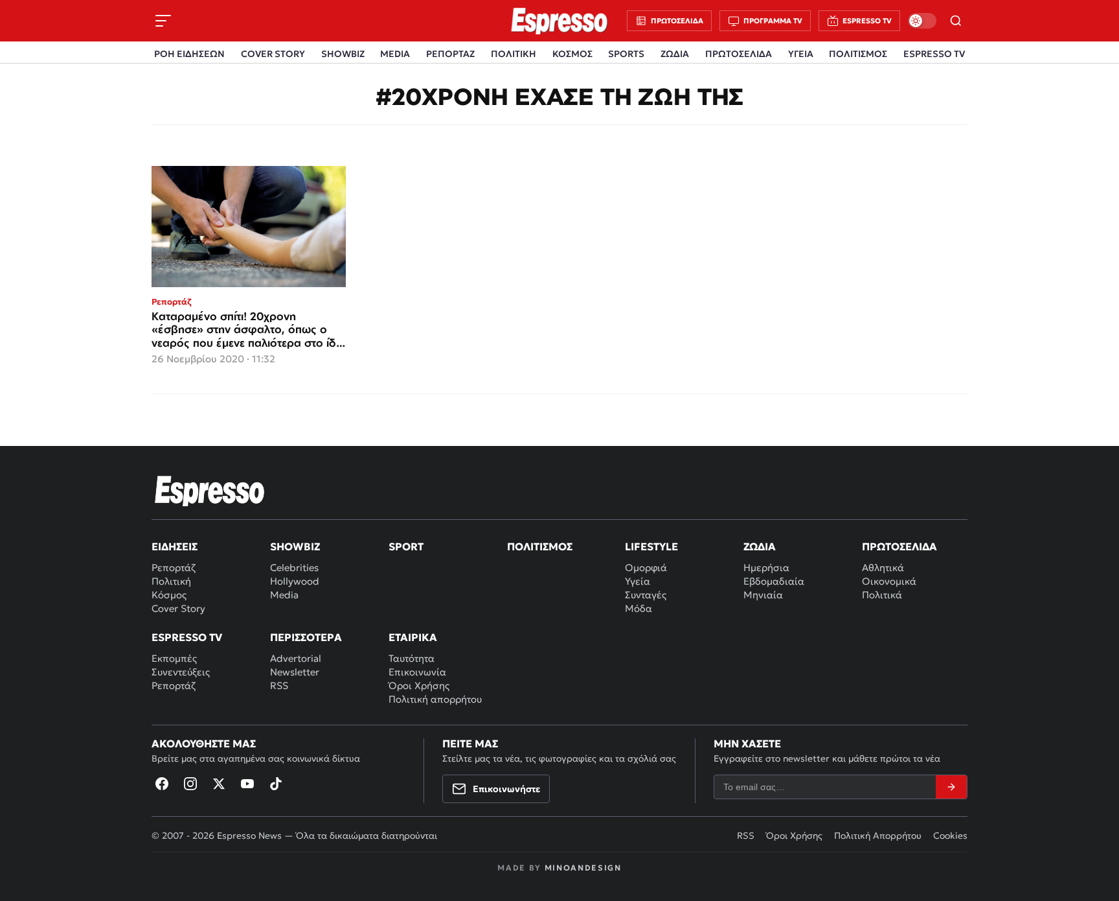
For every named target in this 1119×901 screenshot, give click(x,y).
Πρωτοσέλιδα (899, 546)
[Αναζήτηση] (955, 20)
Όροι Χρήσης (419, 685)
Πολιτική (171, 581)
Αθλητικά (883, 567)
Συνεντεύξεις (181, 672)
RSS (279, 685)
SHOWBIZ (343, 54)
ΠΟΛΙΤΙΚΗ (513, 54)
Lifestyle (651, 546)
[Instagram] (190, 783)
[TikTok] (276, 783)
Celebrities (294, 567)
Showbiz (295, 546)
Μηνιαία (763, 595)
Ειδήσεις (175, 546)
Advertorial (295, 658)
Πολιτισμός (539, 546)
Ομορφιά (646, 567)
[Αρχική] (210, 490)
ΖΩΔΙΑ (675, 54)
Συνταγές (645, 595)
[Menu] (163, 20)
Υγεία (637, 581)
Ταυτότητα (412, 658)
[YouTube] (247, 783)
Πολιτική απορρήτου (435, 699)
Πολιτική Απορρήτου (877, 835)
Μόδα (638, 608)
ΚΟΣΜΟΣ (572, 54)
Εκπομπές (174, 658)
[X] (219, 783)
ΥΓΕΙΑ (800, 54)
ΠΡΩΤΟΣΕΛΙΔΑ (738, 54)
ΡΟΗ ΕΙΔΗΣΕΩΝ (189, 54)
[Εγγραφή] (951, 787)
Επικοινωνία (417, 672)
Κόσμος (169, 595)
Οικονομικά (889, 581)
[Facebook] (162, 783)
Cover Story (178, 608)
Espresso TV (187, 637)
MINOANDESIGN (583, 867)
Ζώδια (759, 546)
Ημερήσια (766, 567)
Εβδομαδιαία (773, 581)
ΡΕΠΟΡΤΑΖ (450, 54)
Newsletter (294, 672)
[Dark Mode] (922, 21)
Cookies (950, 835)
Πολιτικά (882, 595)
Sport (406, 546)
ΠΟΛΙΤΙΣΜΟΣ (858, 54)
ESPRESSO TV (934, 54)
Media (284, 595)
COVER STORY (273, 54)
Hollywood (294, 581)
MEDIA (395, 54)
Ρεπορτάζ (174, 567)
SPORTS (626, 54)
